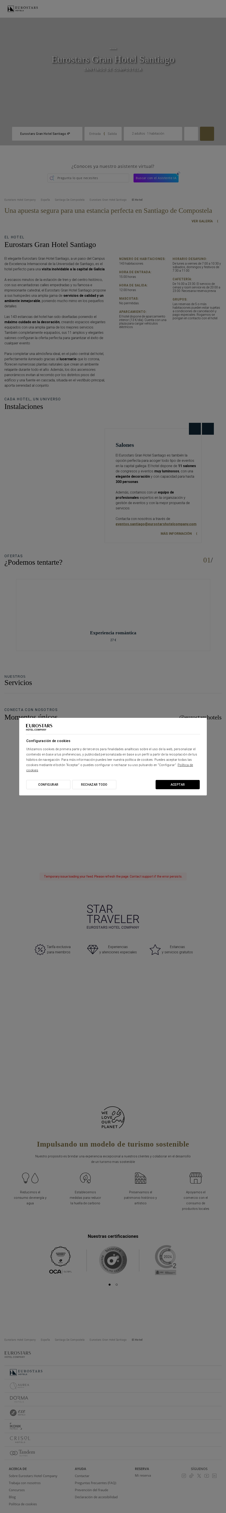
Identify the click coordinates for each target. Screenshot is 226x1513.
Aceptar (178, 784)
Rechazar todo (94, 784)
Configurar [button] (48, 784)
